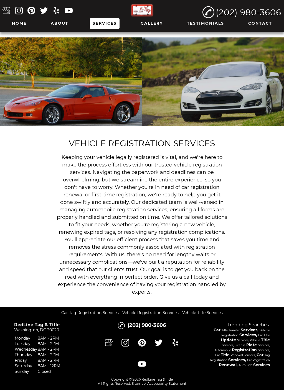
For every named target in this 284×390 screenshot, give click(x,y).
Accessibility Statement (166, 383)
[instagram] (19, 11)
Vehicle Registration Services (150, 312)
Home (19, 23)
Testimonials (205, 23)
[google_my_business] (6, 11)
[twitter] (44, 11)
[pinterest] (31, 11)
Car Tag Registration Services (90, 312)
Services (105, 23)
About (60, 23)
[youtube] (69, 11)
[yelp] (56, 11)
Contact (260, 23)
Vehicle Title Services (202, 312)
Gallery (152, 23)
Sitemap (139, 383)
